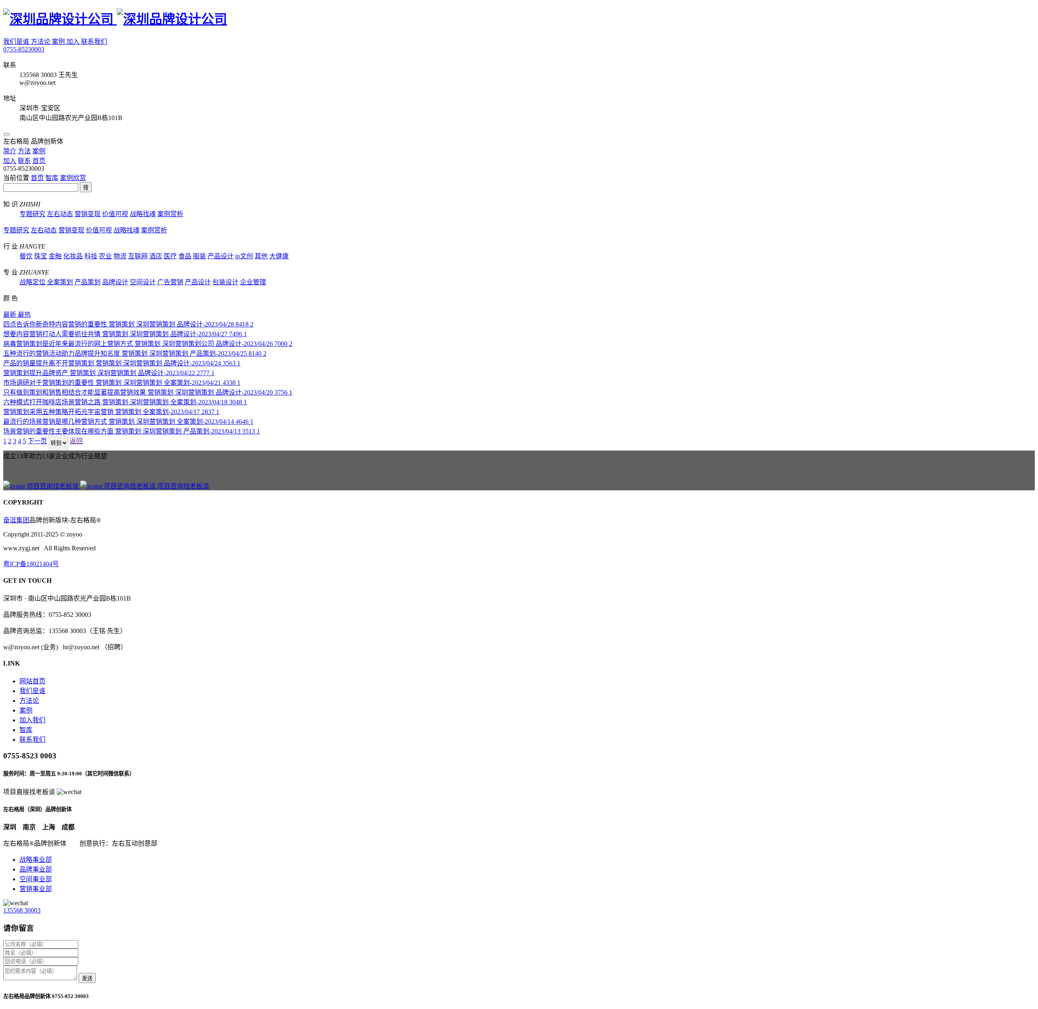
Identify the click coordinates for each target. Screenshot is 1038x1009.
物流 (120, 256)
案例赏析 (170, 213)
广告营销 (170, 282)
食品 (184, 256)
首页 (37, 177)
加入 (73, 41)
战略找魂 (143, 213)
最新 (10, 314)
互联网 (138, 256)
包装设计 (225, 282)
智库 (51, 177)
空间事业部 (35, 879)
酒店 (155, 256)
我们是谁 (17, 41)
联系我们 (94, 41)
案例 (59, 41)
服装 (199, 256)
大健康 (279, 256)
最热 (24, 314)
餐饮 (25, 256)
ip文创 (244, 256)
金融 (55, 256)
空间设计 (143, 282)
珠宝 (40, 256)
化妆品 (73, 256)
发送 (87, 978)
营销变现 (88, 213)
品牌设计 (115, 282)
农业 (105, 256)
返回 (76, 441)
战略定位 (32, 282)
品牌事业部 (35, 869)
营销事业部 (35, 888)
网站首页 (32, 681)
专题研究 (32, 213)
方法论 (41, 41)
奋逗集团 (16, 520)
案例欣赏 (73, 177)
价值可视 (115, 213)
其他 (261, 256)
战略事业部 (35, 859)
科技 (90, 256)
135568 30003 (22, 910)
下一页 (37, 441)
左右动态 (60, 213)
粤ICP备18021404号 (31, 563)
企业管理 (253, 282)
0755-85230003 (23, 49)
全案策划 (60, 282)
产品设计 (221, 256)
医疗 (170, 256)
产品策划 (88, 282)
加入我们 (32, 720)
